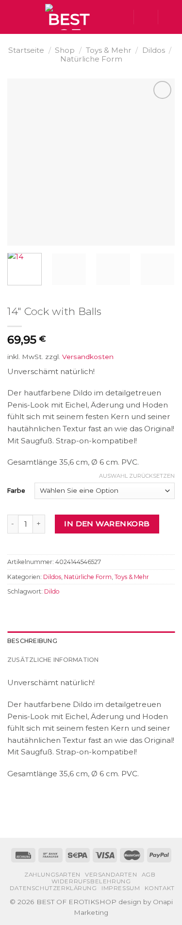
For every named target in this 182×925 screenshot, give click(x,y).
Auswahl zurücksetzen (137, 475)
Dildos (153, 50)
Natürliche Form (91, 58)
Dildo (52, 591)
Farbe (16, 490)
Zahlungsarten (52, 874)
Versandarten (111, 874)
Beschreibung (32, 640)
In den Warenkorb (106, 523)
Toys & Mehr (109, 50)
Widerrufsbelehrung (91, 881)
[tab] (91, 641)
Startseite (26, 50)
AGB (149, 874)
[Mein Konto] (145, 17)
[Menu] (12, 17)
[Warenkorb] (170, 17)
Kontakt (160, 888)
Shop (65, 50)
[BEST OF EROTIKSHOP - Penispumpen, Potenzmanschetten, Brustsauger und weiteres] (69, 17)
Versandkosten (88, 357)
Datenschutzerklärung (53, 888)
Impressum (120, 888)
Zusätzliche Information (53, 659)
